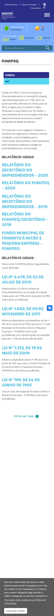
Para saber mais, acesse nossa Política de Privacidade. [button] (25, 601)
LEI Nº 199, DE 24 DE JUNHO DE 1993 (21, 382)
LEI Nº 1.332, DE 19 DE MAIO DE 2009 (22, 350)
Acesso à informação (29, 5)
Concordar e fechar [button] (15, 610)
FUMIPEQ (10, 75)
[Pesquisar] (48, 48)
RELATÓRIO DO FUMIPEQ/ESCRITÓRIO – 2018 (25, 219)
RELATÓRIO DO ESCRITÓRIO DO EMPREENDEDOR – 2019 (25, 201)
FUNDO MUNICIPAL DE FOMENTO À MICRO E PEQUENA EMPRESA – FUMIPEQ (23, 240)
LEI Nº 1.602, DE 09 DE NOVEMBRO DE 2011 (23, 311)
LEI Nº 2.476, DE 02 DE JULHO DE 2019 (23, 279)
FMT (7, 81)
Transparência (35, 8)
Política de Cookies (11, 5)
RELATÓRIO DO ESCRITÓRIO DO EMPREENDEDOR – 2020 (25, 170)
